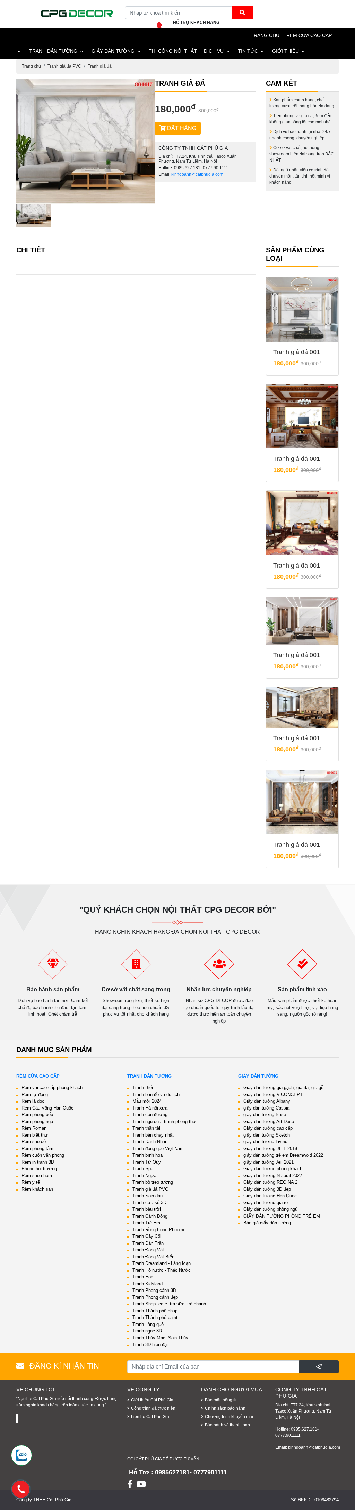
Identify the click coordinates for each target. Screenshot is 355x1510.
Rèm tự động (34, 1094)
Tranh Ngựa (144, 1175)
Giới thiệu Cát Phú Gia (152, 1400)
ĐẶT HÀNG (181, 128)
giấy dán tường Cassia (266, 1108)
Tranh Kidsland (147, 1283)
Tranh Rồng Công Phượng (158, 1229)
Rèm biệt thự (34, 1135)
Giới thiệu (285, 51)
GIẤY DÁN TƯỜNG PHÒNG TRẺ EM (281, 1216)
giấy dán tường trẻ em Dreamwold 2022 (283, 1155)
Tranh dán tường (53, 51)
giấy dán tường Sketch (266, 1135)
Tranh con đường (149, 1114)
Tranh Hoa (142, 1276)
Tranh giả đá (100, 66)
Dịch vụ (214, 51)
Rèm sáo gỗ (33, 1141)
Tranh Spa (142, 1168)
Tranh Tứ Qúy (146, 1162)
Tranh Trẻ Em (146, 1222)
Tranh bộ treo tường (152, 1182)
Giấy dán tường (113, 51)
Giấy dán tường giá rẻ (265, 1202)
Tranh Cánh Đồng (149, 1216)
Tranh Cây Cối (146, 1236)
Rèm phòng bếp (37, 1114)
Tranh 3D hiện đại (150, 1344)
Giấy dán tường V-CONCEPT (273, 1094)
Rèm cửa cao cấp (309, 35)
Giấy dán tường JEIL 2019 (270, 1148)
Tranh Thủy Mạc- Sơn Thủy (160, 1337)
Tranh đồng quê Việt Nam (158, 1148)
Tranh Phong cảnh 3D (154, 1290)
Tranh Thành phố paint (155, 1317)
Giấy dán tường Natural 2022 (272, 1175)
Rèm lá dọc (32, 1101)
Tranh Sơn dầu (147, 1195)
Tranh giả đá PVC (64, 66)
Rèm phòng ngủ (37, 1121)
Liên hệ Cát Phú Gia (150, 1416)
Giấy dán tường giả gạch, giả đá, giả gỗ (283, 1087)
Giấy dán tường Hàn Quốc (270, 1195)
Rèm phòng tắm (37, 1148)
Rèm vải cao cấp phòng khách (52, 1087)
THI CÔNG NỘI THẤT (173, 51)
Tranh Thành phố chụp (155, 1310)
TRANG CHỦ (265, 35)
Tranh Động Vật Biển (153, 1256)
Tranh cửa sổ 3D (149, 1202)
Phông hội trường (39, 1168)
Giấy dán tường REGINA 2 (270, 1182)
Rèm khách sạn (37, 1189)
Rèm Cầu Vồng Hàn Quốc (47, 1108)
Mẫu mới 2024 (147, 1101)
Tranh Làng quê (148, 1324)
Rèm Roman (33, 1128)
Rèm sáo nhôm (36, 1175)
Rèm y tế (30, 1182)
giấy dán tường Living (265, 1141)
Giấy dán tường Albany (266, 1101)
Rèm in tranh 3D (37, 1162)
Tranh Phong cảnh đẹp (155, 1297)
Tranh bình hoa (147, 1155)
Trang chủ (31, 66)
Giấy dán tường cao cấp (268, 1128)
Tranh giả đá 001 (296, 351)
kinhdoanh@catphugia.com (197, 174)
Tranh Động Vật (148, 1249)
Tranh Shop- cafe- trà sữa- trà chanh (169, 1303)
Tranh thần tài (146, 1128)
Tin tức (248, 51)
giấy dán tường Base (264, 1114)
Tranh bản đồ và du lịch (156, 1094)
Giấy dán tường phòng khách (272, 1168)
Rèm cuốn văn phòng (42, 1155)
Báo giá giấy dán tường (267, 1222)
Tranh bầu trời (146, 1209)
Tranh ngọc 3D (147, 1331)
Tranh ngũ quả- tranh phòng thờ (164, 1121)
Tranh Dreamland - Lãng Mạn (161, 1263)
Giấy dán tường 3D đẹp (267, 1189)
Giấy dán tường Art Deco (268, 1121)
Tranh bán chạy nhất (153, 1135)
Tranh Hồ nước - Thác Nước (161, 1270)
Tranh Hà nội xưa (149, 1108)
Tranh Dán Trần (148, 1243)
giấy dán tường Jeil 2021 (268, 1162)
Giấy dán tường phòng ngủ (270, 1209)
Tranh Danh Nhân (149, 1141)
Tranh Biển (143, 1087)
